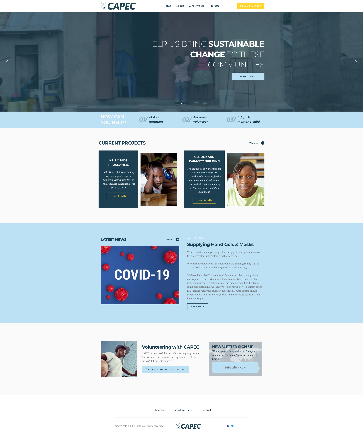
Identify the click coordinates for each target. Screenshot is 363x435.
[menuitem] (167, 6)
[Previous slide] (7, 61)
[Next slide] (356, 61)
